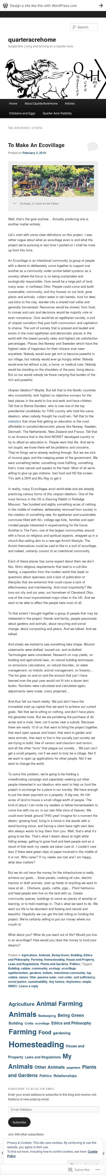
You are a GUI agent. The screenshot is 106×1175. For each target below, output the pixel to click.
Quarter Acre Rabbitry (57, 113)
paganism (73, 1067)
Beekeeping (47, 1015)
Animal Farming (59, 1003)
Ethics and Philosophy (71, 1023)
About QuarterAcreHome (41, 103)
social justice (17, 981)
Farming (37, 959)
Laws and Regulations (23, 964)
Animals (44, 955)
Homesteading (54, 959)
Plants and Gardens (54, 964)
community (40, 968)
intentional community (69, 972)
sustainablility (38, 981)
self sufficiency (84, 977)
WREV (12, 986)
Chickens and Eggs (22, 113)
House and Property (80, 959)
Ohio (33, 977)
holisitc (48, 972)
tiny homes (57, 981)
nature (23, 977)
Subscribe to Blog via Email (31, 1089)
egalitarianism (18, 972)
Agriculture (29, 955)
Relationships (65, 1075)
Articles (70, 103)
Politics (75, 964)
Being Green (60, 955)
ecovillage (69, 968)
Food (44, 1032)
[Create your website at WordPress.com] (53, 5)
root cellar (65, 977)
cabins (25, 968)
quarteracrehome (32, 39)
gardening (62, 1033)
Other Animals (50, 1067)
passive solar (46, 977)
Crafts (29, 1023)
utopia (86, 981)
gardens (35, 972)
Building (76, 955)
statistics (14, 421)
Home (13, 103)
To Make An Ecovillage (36, 145)
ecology (54, 968)
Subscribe (19, 1122)
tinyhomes (73, 981)
